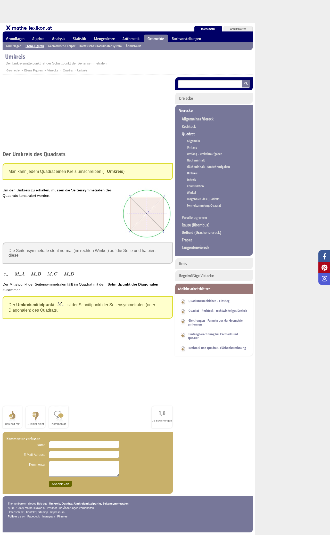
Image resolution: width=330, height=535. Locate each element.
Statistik (79, 39)
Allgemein (193, 141)
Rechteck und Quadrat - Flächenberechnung (217, 347)
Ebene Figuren (35, 46)
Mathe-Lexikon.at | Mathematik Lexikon (29, 27)
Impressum (57, 512)
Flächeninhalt (196, 160)
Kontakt (31, 512)
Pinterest (62, 516)
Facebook (33, 516)
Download (183, 301)
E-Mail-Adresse (34, 455)
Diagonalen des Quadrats (203, 199)
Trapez (187, 240)
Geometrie (155, 39)
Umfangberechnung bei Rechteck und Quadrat (213, 336)
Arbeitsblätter (238, 29)
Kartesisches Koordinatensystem (100, 46)
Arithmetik (131, 39)
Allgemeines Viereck (198, 119)
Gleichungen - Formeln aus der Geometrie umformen (215, 322)
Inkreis (191, 179)
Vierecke (52, 70)
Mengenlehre (104, 39)
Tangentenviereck (195, 247)
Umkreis (192, 173)
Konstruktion (195, 186)
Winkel (191, 192)
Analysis (58, 39)
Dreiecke (186, 98)
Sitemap (43, 512)
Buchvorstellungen (186, 39)
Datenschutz (16, 512)
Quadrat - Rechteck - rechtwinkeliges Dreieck (217, 310)
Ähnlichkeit (133, 46)
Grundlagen (15, 39)
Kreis (183, 263)
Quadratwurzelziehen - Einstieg (208, 300)
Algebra (38, 39)
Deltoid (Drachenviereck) (201, 232)
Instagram (48, 516)
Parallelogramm (194, 217)
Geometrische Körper (61, 46)
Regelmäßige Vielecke (196, 276)
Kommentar (37, 464)
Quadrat (68, 70)
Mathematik (208, 29)
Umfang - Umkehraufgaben (204, 153)
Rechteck (189, 126)
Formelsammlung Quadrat (204, 205)
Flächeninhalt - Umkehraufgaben (208, 166)
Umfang (192, 147)
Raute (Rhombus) (195, 225)
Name (41, 445)
